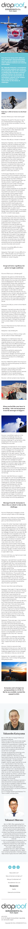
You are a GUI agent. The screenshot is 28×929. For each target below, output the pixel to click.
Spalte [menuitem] (14, 889)
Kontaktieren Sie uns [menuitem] (14, 882)
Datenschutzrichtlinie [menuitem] (14, 892)
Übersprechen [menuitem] (14, 886)
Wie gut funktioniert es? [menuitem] (14, 879)
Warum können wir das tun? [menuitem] (14, 876)
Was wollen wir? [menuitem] (14, 873)
